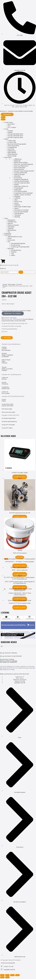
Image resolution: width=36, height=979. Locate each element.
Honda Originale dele (15, 137)
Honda (6, 129)
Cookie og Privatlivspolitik (20, 247)
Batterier (17, 161)
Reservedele (8, 157)
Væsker (6, 139)
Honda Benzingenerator (9, 418)
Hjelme (10, 223)
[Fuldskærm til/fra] (7, 975)
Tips (12, 253)
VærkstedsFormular (15, 236)
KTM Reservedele (20, 191)
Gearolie (4, 382)
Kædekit (17, 196)
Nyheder (11, 248)
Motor (16, 203)
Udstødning (12, 222)
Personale (11, 240)
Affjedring (17, 159)
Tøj (9, 232)
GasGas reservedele (7, 406)
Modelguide (7, 233)
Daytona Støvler (13, 225)
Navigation (11, 220)
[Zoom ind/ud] (2, 975)
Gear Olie (11, 149)
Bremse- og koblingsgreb (23, 164)
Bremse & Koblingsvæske (17, 144)
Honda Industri (8, 122)
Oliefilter (17, 205)
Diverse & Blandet (20, 173)
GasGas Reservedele (21, 181)
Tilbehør (11, 228)
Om (9, 242)
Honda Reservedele (7, 404)
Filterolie (4, 379)
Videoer (14, 252)
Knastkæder (18, 188)
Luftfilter (17, 198)
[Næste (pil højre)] (7, 977)
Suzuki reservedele (21, 212)
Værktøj (17, 217)
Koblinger (17, 189)
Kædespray (12, 151)
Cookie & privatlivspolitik (8, 963)
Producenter (15, 245)
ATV (9, 126)
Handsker (11, 227)
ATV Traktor (12, 127)
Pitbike (10, 132)
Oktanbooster (13, 154)
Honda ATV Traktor (7, 428)
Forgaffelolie (12, 147)
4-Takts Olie (12, 142)
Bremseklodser (20, 167)
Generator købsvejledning (9, 421)
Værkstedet (7, 235)
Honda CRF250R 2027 (15, 134)
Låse (16, 200)
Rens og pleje (6, 393)
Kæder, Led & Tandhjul (22, 195)
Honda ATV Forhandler (8, 425)
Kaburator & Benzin (21, 186)
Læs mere (19, 557)
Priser (10, 238)
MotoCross (18, 201)
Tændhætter (19, 213)
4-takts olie (5, 392)
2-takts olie (5, 377)
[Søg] (21, 272)
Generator (11, 124)
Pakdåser (4, 370)
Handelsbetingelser (18, 243)
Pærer (16, 208)
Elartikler (17, 176)
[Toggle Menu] (3, 117)
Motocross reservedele (8, 412)
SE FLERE (7, 337)
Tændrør (17, 215)
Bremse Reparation (21, 166)
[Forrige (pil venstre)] (2, 977)
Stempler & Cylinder (21, 210)
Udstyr (6, 218)
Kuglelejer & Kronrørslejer (23, 193)
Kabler (16, 184)
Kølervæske (12, 152)
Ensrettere (18, 178)
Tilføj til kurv (19, 477)
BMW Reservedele (21, 162)
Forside (5, 284)
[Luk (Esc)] (17, 975)
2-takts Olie (12, 140)
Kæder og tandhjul (7, 369)
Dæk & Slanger (19, 174)
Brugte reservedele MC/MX (24, 171)
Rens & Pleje (12, 156)
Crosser (10, 130)
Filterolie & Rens (13, 146)
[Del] (12, 975)
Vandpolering (16, 250)
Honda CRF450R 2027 (15, 136)
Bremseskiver (19, 169)
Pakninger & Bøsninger (22, 206)
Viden (13, 255)
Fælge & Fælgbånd (21, 179)
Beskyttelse (12, 230)
